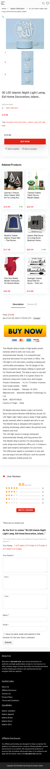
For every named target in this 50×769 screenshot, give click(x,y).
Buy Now (25, 141)
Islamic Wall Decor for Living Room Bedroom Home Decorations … (35, 239)
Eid (16, 122)
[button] (3, 17)
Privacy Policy (7, 697)
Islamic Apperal (8, 714)
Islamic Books (7, 718)
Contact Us (6, 694)
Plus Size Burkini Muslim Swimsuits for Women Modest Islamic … (12, 282)
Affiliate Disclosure (9, 690)
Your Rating (7, 545)
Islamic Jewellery (8, 711)
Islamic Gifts (7, 724)
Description (18, 304)
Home (4, 9)
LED (39, 122)
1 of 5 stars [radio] (19, 545)
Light (43, 122)
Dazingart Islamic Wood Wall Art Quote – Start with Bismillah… (35, 282)
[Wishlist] (47, 3)
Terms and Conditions (10, 700)
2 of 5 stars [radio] (29, 545)
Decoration (10, 122)
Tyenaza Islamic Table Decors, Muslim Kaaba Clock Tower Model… (34, 198)
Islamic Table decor (17, 9)
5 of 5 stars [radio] (17, 549)
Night (4, 126)
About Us (5, 687)
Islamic (30, 122)
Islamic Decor (7, 721)
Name (6, 615)
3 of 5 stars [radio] (40, 545)
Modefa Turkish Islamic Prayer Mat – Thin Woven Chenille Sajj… (12, 239)
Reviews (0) (32, 304)
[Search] (43, 3)
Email (5, 625)
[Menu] (3, 3)
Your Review (8, 555)
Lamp (36, 122)
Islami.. (24, 122)
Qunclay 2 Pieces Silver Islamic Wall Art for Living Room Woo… (12, 196)
